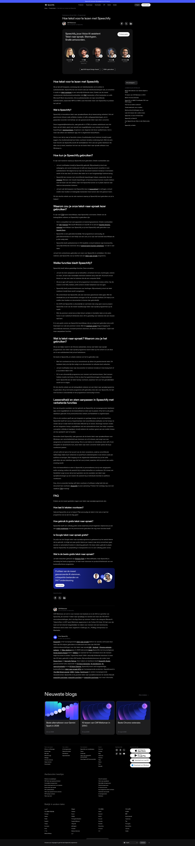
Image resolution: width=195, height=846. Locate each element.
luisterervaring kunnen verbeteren (92, 246)
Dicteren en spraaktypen (50, 779)
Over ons (100, 749)
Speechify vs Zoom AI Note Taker (134, 115)
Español (46, 821)
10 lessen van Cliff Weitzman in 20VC (135, 95)
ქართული (73, 826)
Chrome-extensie (48, 760)
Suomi (72, 814)
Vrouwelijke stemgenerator (50, 783)
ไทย (126, 821)
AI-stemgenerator (66, 749)
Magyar (73, 809)
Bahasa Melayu (48, 833)
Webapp (46, 757)
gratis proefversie (62, 528)
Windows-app (47, 755)
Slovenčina (101, 826)
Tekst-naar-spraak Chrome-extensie (52, 791)
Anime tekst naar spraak (50, 787)
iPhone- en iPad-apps (49, 749)
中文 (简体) (101, 809)
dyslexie (59, 180)
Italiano (46, 816)
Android (65, 225)
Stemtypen (90, 36)
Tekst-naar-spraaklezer (103, 781)
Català (126, 831)
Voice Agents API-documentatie (88, 759)
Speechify (74, 486)
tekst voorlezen (66, 92)
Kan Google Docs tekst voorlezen (106, 789)
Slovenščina (128, 826)
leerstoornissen (68, 130)
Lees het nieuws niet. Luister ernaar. (135, 113)
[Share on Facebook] (122, 23)
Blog (99, 753)
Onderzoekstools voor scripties (133, 107)
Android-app (47, 751)
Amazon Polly (79, 559)
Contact (100, 751)
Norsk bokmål (128, 816)
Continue (143, 842)
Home (45, 8)
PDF (85, 95)
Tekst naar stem (48, 796)
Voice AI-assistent (102, 779)
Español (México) (75, 821)
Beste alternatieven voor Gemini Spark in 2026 (136, 91)
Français (46, 814)
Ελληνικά (100, 828)
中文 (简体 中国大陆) (49, 811)
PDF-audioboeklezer (49, 789)
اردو (72, 833)
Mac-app (46, 753)
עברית (45, 831)
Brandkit (100, 766)
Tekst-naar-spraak (74, 36)
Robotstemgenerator (103, 785)
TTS (62, 215)
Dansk (99, 811)
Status (100, 762)
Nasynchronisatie (66, 751)
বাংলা (99, 831)
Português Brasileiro (76, 818)
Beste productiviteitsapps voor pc (134, 110)
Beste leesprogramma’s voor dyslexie (53, 785)
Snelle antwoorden (75, 39)
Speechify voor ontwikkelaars (87, 749)
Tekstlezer (100, 796)
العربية (45, 809)
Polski (45, 818)
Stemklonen (65, 753)
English (127, 811)
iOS (60, 225)
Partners (100, 757)
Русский (100, 818)
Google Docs (60, 230)
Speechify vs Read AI (131, 118)
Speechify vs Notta (130, 125)
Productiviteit (52, 8)
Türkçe (46, 823)
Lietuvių (127, 828)
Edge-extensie (47, 762)
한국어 (100, 816)
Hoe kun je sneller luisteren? (133, 104)
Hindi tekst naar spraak (103, 791)
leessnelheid (93, 189)
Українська (127, 818)
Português (127, 823)
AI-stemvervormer (102, 787)
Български (46, 826)
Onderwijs (82, 753)
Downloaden (98, 5)
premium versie (91, 326)
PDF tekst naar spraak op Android (52, 781)
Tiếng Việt (73, 823)
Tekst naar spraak (48, 747)
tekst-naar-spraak (91, 256)
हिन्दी (126, 814)
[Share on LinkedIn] (131, 23)
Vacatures (100, 755)
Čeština (73, 811)
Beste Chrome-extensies (132, 97)
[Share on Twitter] (126, 23)
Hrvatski (73, 828)
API (104, 5)
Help (99, 760)
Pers (99, 764)
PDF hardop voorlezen (49, 794)
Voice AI (86, 33)
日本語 (73, 816)
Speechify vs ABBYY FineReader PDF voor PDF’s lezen (136, 101)
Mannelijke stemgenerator (104, 783)
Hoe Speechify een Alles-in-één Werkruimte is (137, 121)
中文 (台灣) (127, 809)
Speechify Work (66, 755)
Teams (81, 751)
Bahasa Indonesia (75, 831)
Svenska (100, 821)
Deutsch (100, 814)
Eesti (45, 828)
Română (100, 823)
